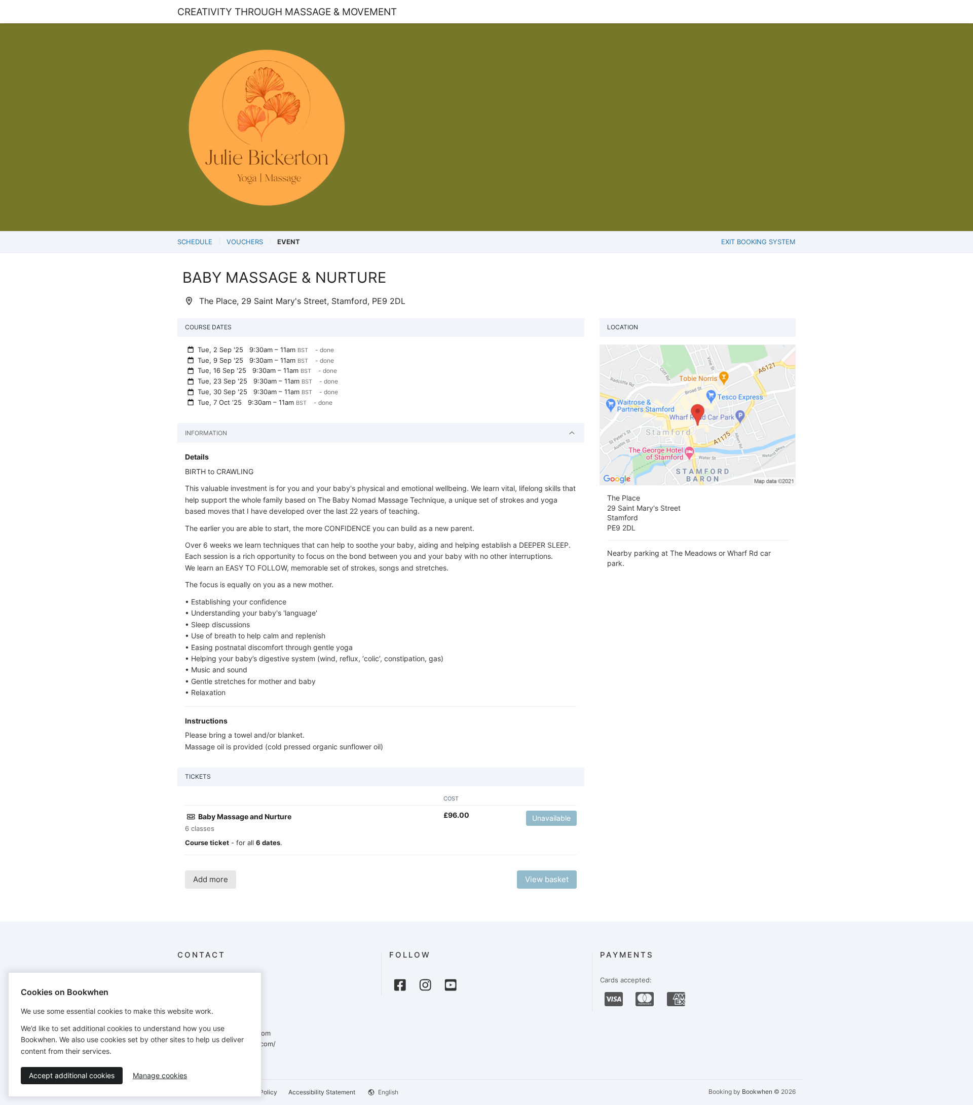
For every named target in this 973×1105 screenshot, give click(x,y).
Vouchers (245, 242)
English (387, 1092)
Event (288, 242)
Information (206, 433)
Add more (210, 879)
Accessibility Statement (321, 1092)
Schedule (194, 242)
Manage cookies (160, 1075)
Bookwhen (757, 1091)
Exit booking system (758, 242)
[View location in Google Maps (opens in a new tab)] (697, 414)
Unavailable (551, 818)
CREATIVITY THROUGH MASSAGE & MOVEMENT (287, 12)
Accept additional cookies (72, 1075)
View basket (547, 879)
